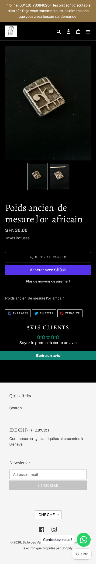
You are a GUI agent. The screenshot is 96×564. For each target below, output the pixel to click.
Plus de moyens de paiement (48, 281)
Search (15, 408)
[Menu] (88, 31)
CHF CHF (46, 515)
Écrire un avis (48, 356)
